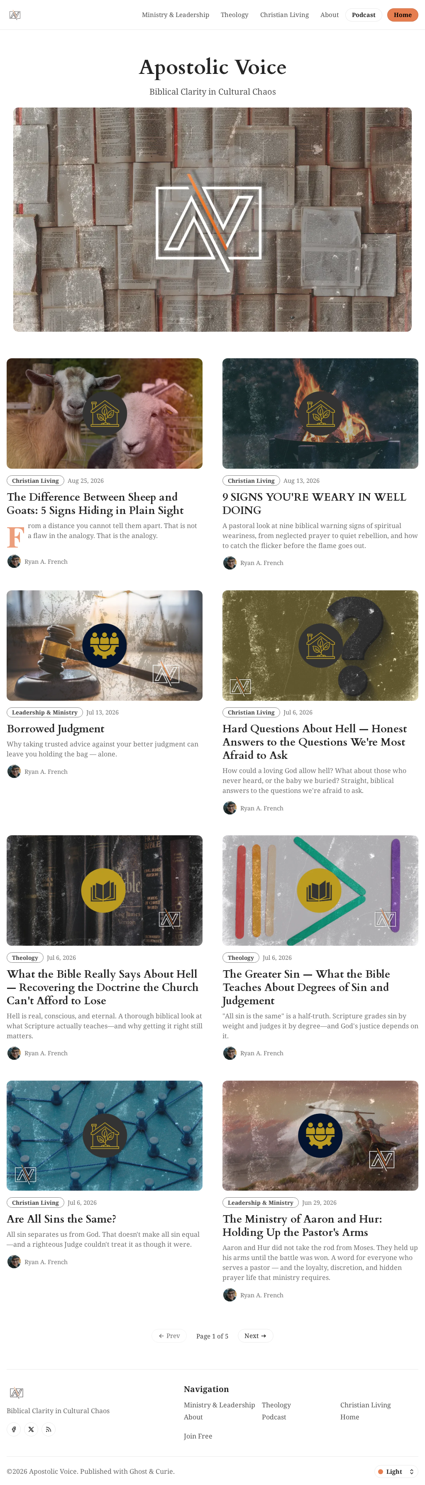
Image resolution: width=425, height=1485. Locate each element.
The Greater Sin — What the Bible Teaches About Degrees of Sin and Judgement (306, 987)
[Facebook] (14, 1429)
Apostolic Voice (53, 1471)
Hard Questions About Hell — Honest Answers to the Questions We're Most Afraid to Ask (314, 742)
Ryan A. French (46, 561)
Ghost (138, 1471)
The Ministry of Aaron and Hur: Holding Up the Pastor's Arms (302, 1226)
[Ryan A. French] (14, 561)
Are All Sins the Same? (62, 1219)
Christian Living (35, 480)
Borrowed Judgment (55, 729)
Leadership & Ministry (45, 712)
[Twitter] (31, 1429)
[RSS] (49, 1429)
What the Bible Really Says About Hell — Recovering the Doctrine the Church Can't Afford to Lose (103, 987)
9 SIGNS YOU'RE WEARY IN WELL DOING (314, 504)
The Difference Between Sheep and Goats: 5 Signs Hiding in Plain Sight (95, 504)
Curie (164, 1471)
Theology (25, 957)
